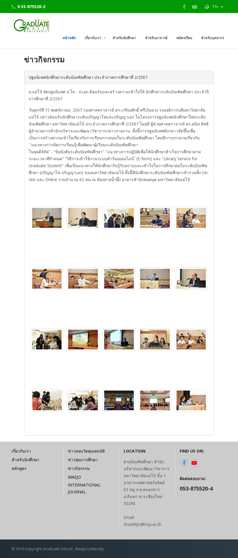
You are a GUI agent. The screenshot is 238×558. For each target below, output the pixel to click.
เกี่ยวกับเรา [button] (93, 37)
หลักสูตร (19, 468)
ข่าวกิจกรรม (79, 468)
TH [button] (215, 6)
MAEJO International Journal (84, 484)
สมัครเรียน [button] (184, 37)
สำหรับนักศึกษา (25, 459)
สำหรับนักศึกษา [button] (124, 37)
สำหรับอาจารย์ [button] (156, 37)
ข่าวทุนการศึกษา (83, 459)
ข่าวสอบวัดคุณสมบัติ (86, 451)
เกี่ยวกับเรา (21, 451)
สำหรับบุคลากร (212, 37)
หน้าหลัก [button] (69, 37)
